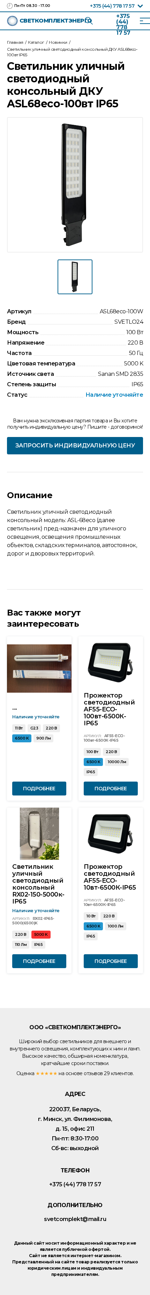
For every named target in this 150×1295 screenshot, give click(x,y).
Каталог (36, 42)
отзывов (93, 1073)
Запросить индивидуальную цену (75, 445)
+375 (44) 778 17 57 (112, 6)
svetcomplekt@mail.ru (75, 1219)
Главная (15, 42)
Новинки (58, 42)
